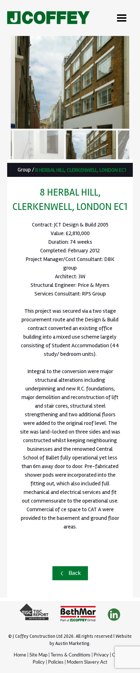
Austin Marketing (72, 643)
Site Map (38, 655)
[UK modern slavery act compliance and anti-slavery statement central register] (34, 615)
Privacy (101, 655)
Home (20, 655)
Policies (56, 662)
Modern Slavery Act (87, 662)
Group (24, 169)
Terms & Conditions (70, 655)
